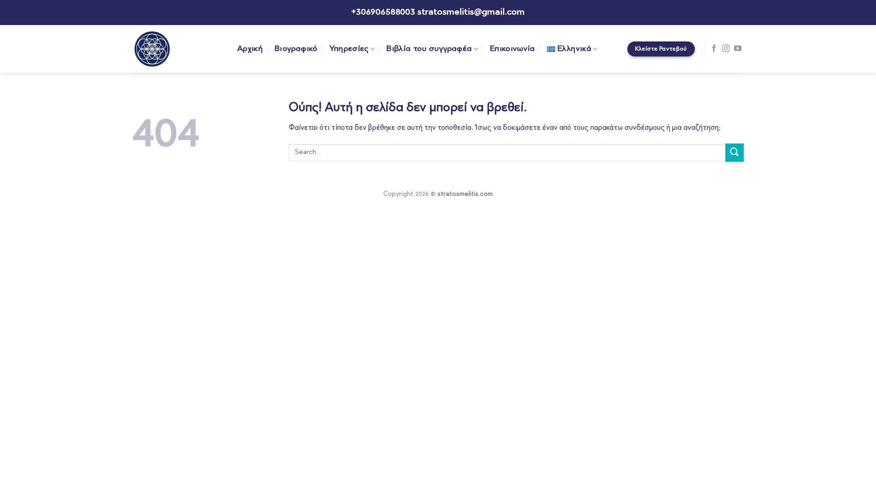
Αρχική (250, 49)
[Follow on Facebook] (714, 49)
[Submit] (734, 152)
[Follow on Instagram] (726, 49)
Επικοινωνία (512, 49)
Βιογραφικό (296, 49)
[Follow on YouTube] (737, 49)
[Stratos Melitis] (178, 49)
